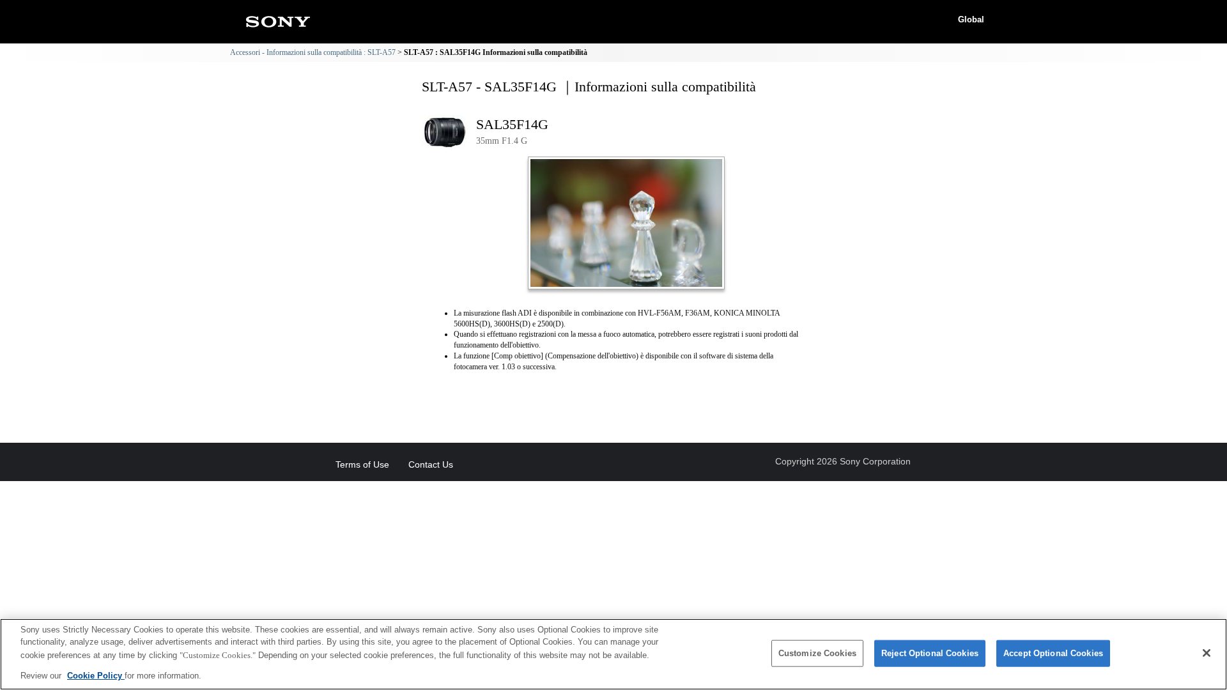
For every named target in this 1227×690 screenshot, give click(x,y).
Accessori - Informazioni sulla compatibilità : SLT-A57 (313, 52)
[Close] (1206, 653)
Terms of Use (362, 464)
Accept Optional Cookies (1053, 653)
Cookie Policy (96, 675)
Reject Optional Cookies (929, 653)
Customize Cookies (817, 653)
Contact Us (430, 464)
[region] (613, 654)
